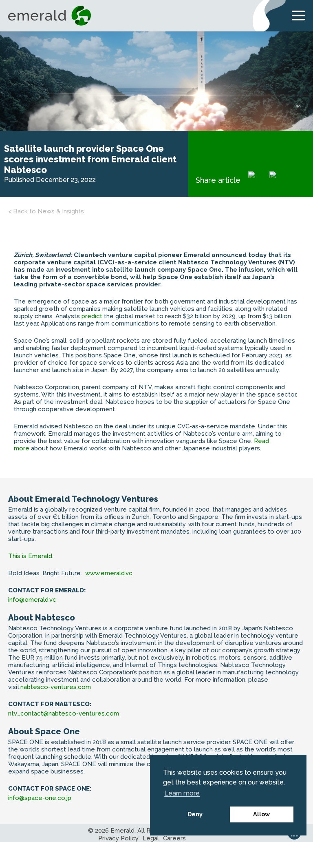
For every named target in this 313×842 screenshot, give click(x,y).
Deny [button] (195, 814)
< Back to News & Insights (46, 211)
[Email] (278, 180)
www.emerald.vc (108, 573)
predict (93, 316)
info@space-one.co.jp (39, 798)
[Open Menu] (298, 17)
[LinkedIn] (257, 180)
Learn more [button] (182, 793)
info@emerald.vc (32, 599)
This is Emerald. (30, 556)
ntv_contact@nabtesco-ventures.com (63, 713)
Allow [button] (261, 814)
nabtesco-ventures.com (55, 687)
